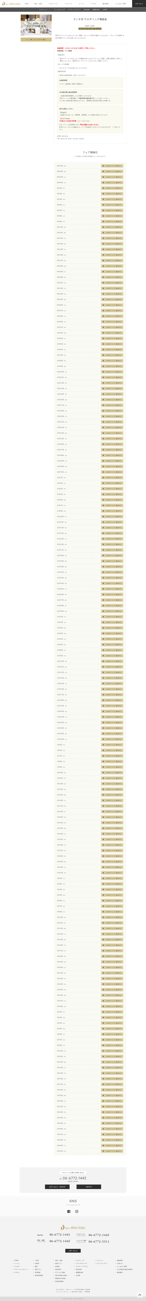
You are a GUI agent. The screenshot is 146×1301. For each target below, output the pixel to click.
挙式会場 (86, 9)
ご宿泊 (26, 3)
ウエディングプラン (74, 9)
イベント (82, 3)
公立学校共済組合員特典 (124, 1269)
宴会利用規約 (59, 1281)
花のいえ (69, 1289)
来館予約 (89, 1187)
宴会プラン (58, 1263)
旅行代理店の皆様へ (61, 1275)
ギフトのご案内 (60, 1272)
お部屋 (37, 1263)
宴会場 (57, 1266)
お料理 (105, 9)
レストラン (68, 3)
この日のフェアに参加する (113, 166)
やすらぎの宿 (60, 1289)
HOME (16, 1260)
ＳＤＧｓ (17, 1272)
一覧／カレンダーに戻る (37, 39)
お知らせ (120, 1263)
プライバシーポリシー (21, 1269)
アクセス (94, 3)
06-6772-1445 (74, 1178)
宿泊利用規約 (39, 1275)
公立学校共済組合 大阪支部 (82, 1289)
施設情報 (105, 3)
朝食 (36, 1266)
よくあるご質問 (120, 3)
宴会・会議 (38, 3)
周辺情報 (37, 1272)
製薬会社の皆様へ (60, 1278)
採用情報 (87, 1291)
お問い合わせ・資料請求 (57, 1187)
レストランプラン (102, 1263)
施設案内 (120, 1272)
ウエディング (53, 3)
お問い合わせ (139, 3)
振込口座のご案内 (77, 1291)
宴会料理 (58, 1269)
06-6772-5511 (99, 1242)
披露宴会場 (96, 9)
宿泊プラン (38, 1269)
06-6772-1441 (59, 1235)
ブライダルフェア (59, 9)
